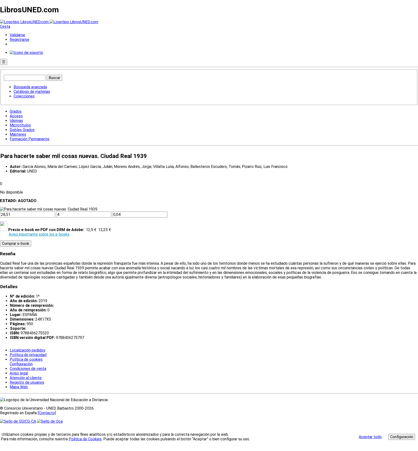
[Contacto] (47, 413)
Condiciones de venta (28, 368)
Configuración (21, 364)
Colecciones (24, 96)
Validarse (17, 35)
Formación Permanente (29, 139)
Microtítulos (20, 125)
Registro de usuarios (27, 382)
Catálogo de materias (32, 91)
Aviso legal (19, 373)
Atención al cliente (26, 378)
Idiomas (16, 120)
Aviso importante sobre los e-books (39, 234)
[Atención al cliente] (26, 52)
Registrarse (19, 39)
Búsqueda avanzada (30, 87)
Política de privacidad (28, 355)
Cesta (5, 26)
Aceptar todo (370, 437)
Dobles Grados (22, 130)
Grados (16, 111)
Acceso (16, 116)
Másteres (18, 134)
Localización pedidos (27, 350)
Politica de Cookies (85, 439)
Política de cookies (26, 359)
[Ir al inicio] (49, 22)
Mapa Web (19, 387)
